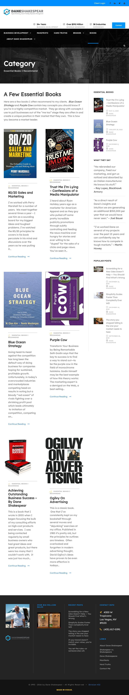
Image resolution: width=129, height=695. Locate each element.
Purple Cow (58, 340)
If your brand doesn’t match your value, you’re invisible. (79, 642)
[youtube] (124, 3)
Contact (119, 25)
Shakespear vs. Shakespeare (107, 650)
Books (93, 33)
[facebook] (110, 3)
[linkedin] (115, 3)
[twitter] (119, 3)
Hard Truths (60, 33)
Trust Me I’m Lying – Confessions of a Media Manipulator (64, 190)
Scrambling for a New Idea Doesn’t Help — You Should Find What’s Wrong (79, 615)
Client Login (99, 3)
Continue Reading (17, 256)
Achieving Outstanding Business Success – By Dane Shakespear (22, 497)
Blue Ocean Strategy (17, 344)
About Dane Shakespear (19, 39)
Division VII (94, 685)
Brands (77, 33)
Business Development (16, 33)
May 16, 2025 (114, 111)
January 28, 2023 (115, 129)
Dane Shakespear (111, 114)
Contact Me (105, 668)
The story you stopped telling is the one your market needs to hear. (114, 326)
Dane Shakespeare (108, 656)
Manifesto (42, 33)
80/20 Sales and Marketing (20, 194)
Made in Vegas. (64, 690)
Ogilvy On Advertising (59, 500)
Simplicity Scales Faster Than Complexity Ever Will (79, 624)
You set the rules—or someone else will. (77, 649)
